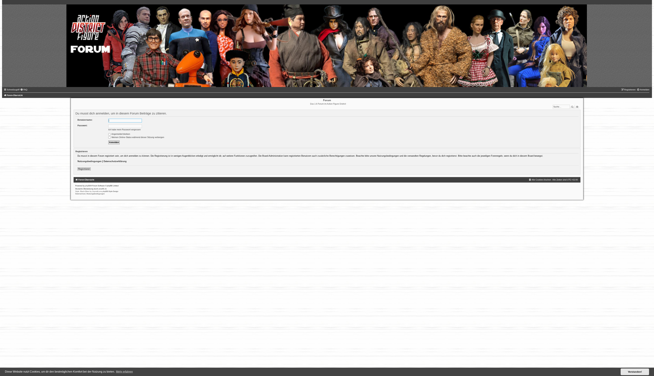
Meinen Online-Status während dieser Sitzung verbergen (137, 137)
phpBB (88, 186)
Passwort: (82, 125)
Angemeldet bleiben (120, 134)
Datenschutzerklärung (115, 161)
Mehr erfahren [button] (124, 371)
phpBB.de (103, 189)
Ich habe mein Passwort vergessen (124, 129)
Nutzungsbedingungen (89, 161)
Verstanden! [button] (635, 371)
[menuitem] (23, 90)
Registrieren (84, 169)
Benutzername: (84, 120)
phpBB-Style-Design (110, 191)
